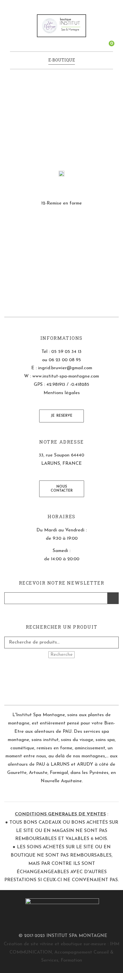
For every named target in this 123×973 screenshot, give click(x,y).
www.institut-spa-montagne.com (65, 376)
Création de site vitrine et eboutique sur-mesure (55, 944)
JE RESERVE (61, 416)
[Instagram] (66, 682)
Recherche (61, 654)
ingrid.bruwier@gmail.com (65, 368)
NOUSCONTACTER (62, 489)
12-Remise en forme (61, 203)
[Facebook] (57, 682)
